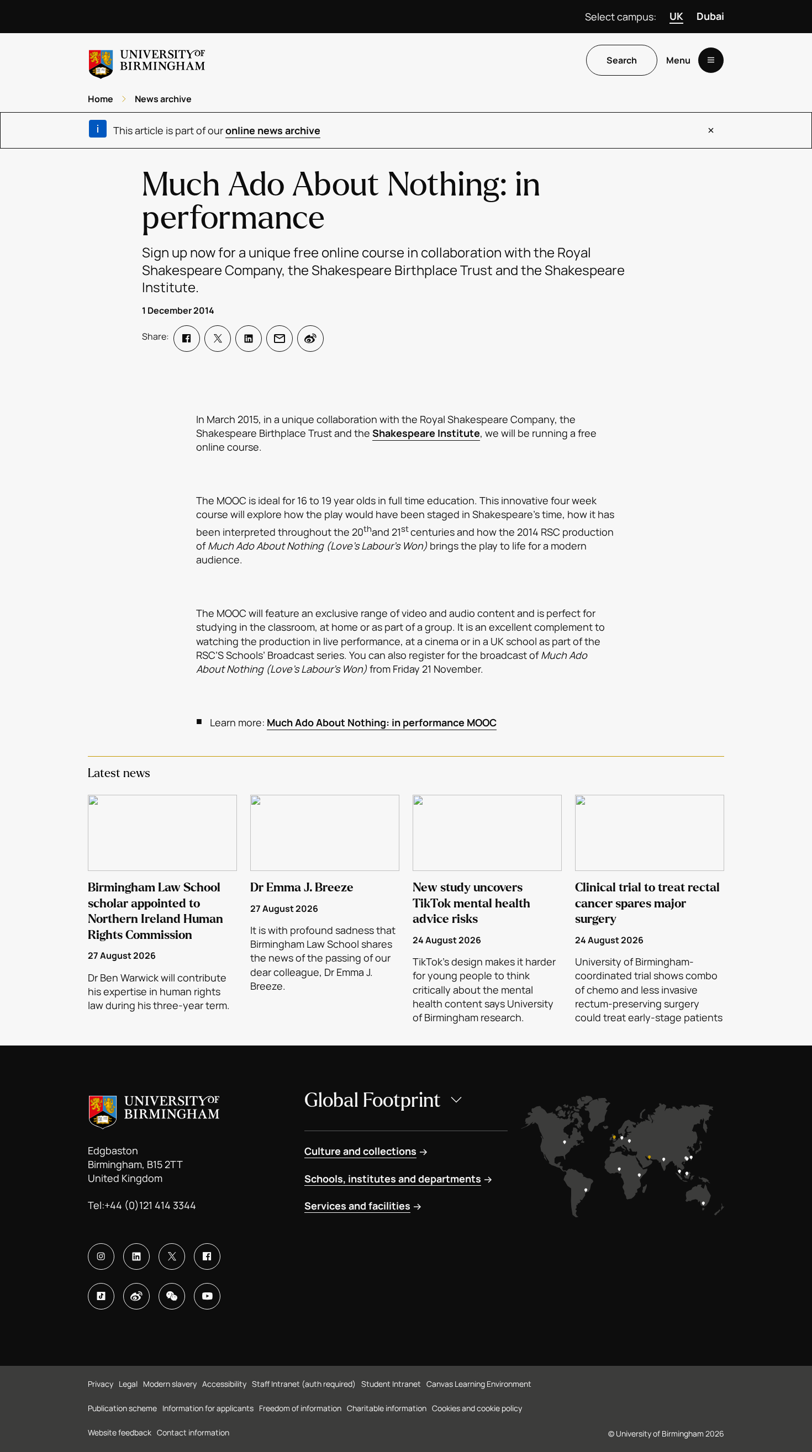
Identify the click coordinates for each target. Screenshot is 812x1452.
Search (622, 60)
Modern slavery (170, 1384)
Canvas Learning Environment (478, 1384)
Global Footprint (372, 1100)
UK (676, 16)
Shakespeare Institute (426, 433)
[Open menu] (711, 60)
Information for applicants (208, 1408)
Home (100, 99)
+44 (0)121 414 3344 (150, 1205)
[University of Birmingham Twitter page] (172, 1256)
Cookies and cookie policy (477, 1408)
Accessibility (224, 1384)
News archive (163, 99)
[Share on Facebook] (186, 338)
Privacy (100, 1384)
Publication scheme (122, 1408)
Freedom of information (300, 1408)
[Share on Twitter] (217, 338)
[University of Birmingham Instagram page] (101, 1256)
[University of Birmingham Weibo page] (136, 1296)
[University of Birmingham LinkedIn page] (136, 1256)
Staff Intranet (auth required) (304, 1384)
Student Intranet (391, 1384)
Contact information (193, 1432)
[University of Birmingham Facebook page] (207, 1256)
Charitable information (386, 1408)
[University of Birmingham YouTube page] (207, 1296)
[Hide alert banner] (711, 130)
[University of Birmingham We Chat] (172, 1296)
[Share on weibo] (310, 338)
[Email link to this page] (279, 338)
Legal (128, 1384)
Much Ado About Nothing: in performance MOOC (382, 722)
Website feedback (119, 1432)
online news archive (272, 130)
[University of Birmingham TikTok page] (101, 1296)
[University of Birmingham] (147, 60)
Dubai (710, 16)
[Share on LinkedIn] (248, 338)
